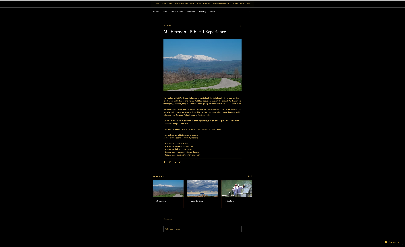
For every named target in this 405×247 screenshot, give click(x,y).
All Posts (156, 12)
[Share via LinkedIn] (175, 162)
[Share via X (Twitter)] (170, 162)
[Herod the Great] (202, 188)
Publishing (202, 12)
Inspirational (191, 12)
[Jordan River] (236, 188)
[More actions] (240, 25)
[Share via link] (180, 162)
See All (250, 176)
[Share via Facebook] (164, 162)
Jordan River (229, 201)
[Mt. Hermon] (168, 188)
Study (165, 12)
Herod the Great (196, 201)
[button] (249, 12)
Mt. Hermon (161, 201)
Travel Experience (177, 12)
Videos (212, 12)
